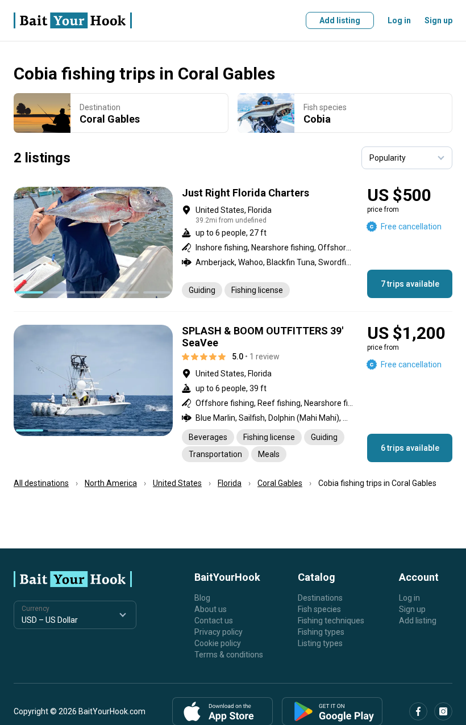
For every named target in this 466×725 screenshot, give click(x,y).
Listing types (320, 643)
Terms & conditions (228, 654)
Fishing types (321, 631)
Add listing (339, 20)
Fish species (319, 609)
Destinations (320, 597)
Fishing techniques (331, 620)
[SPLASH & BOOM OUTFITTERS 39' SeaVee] (233, 393)
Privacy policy (218, 631)
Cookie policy (217, 643)
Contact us (213, 620)
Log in (399, 20)
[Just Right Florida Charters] (233, 242)
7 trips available (410, 283)
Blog (202, 597)
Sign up (438, 20)
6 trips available (410, 447)
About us (210, 609)
